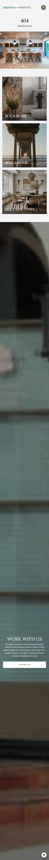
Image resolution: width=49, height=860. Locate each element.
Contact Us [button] (24, 664)
